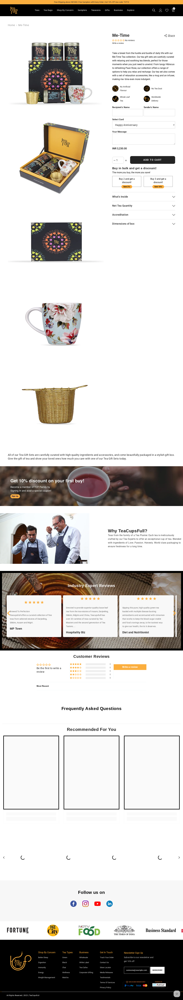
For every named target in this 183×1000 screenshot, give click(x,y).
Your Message (119, 132)
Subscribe (157, 970)
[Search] (154, 10)
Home (11, 25)
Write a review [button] (130, 667)
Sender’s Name (151, 107)
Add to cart (152, 159)
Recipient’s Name (121, 107)
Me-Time (121, 35)
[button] (118, 40)
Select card (118, 119)
